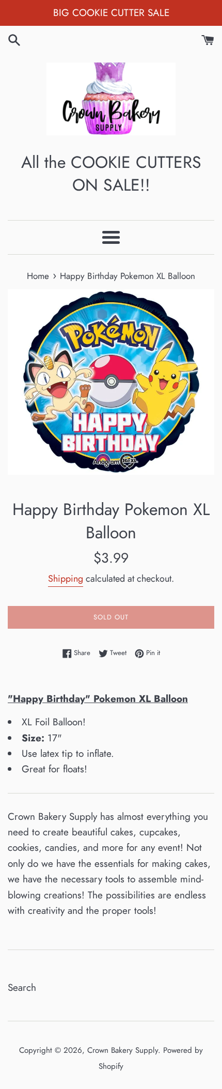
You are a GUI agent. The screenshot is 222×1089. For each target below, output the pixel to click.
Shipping (65, 578)
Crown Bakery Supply (122, 1050)
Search (22, 987)
